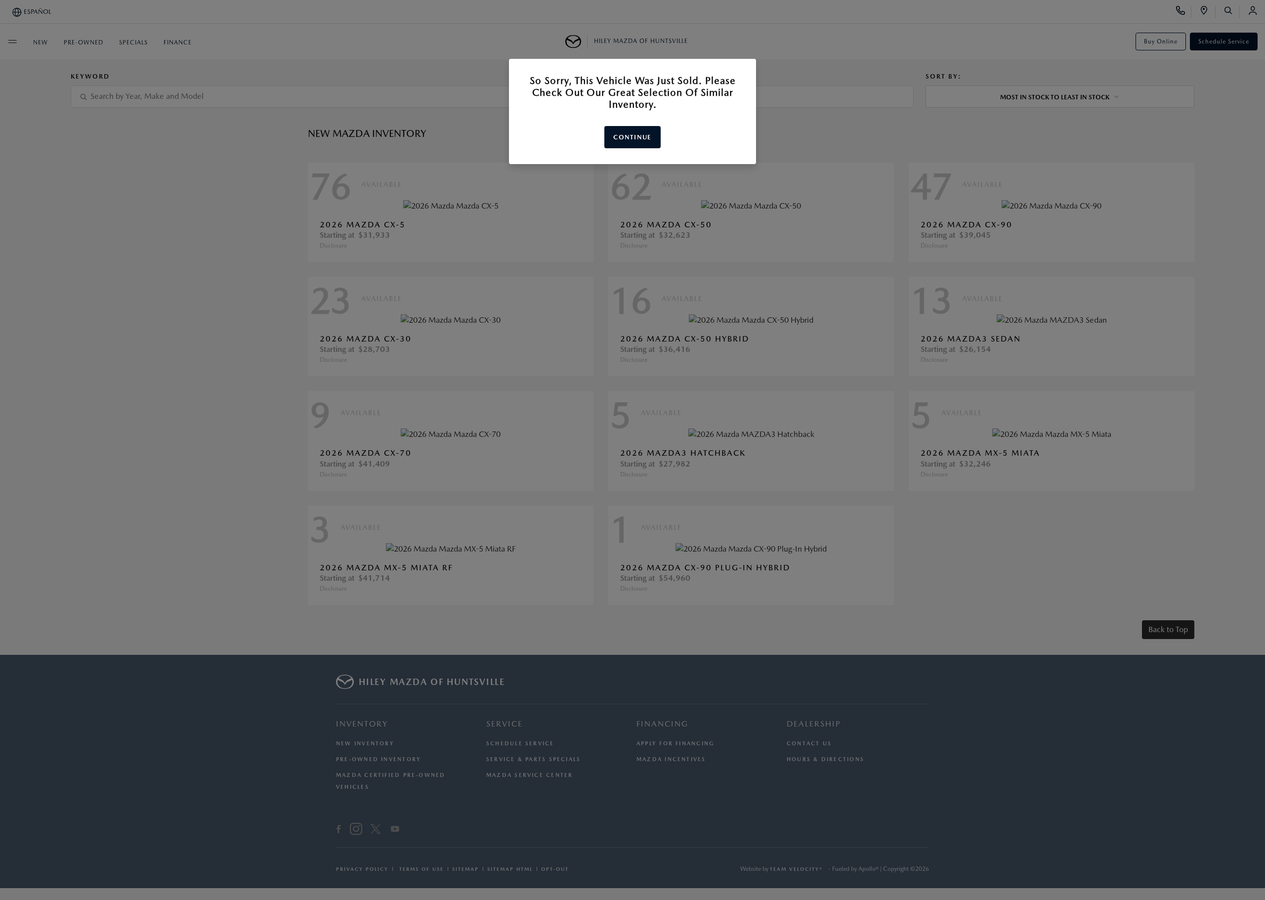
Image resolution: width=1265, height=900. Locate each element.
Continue (632, 137)
